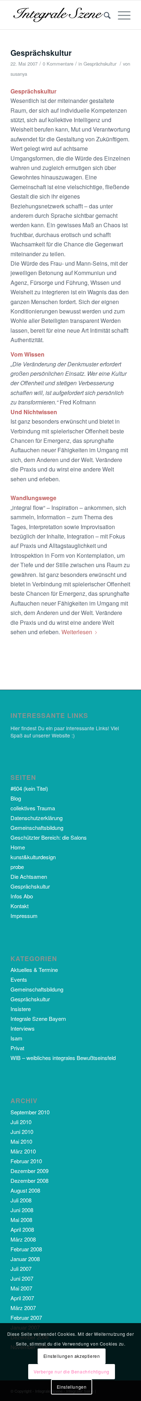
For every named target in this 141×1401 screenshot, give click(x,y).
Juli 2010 (20, 1122)
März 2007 (23, 1307)
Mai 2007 (21, 1288)
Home (17, 847)
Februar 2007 (26, 1317)
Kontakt (19, 906)
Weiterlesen (76, 632)
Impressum (24, 915)
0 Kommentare (58, 63)
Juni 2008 (21, 1210)
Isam (16, 1038)
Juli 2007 (20, 1268)
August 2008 (25, 1190)
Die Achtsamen (28, 876)
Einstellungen (72, 1387)
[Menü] (121, 14)
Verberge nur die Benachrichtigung (72, 1371)
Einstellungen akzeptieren (71, 1356)
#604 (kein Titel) (29, 788)
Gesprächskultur (41, 52)
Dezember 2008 (29, 1180)
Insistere (20, 1009)
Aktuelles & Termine (34, 969)
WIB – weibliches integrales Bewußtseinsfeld (63, 1057)
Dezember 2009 (29, 1171)
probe (17, 866)
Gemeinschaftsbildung (36, 827)
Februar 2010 (26, 1161)
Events (18, 979)
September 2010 (30, 1112)
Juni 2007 (21, 1278)
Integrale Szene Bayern (38, 1018)
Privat (17, 1048)
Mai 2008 (21, 1219)
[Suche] (104, 14)
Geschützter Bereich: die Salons (48, 837)
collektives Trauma (32, 808)
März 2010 (23, 1151)
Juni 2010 (21, 1131)
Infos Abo (21, 896)
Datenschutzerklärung (36, 818)
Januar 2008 (25, 1259)
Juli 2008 (20, 1200)
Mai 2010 (21, 1141)
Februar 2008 (26, 1249)
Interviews (22, 1028)
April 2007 (22, 1298)
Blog (15, 798)
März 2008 (23, 1239)
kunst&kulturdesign (33, 857)
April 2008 (22, 1229)
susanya (18, 73)
